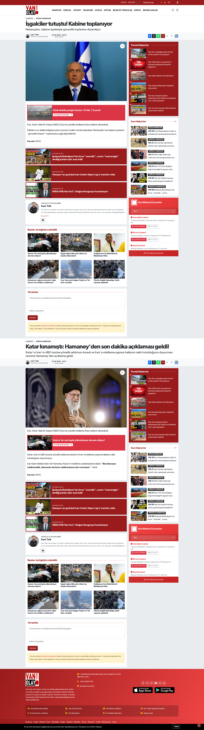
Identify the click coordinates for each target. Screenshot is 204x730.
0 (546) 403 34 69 (139, 239)
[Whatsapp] (160, 683)
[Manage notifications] (199, 725)
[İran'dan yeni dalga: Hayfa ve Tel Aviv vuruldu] (76, 269)
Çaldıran (69, 722)
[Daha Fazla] (163, 36)
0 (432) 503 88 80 (139, 226)
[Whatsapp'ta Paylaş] (158, 36)
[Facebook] (143, 683)
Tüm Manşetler (74, 713)
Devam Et (44, 216)
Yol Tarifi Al (153, 226)
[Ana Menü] (177, 10)
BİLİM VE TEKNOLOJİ (122, 10)
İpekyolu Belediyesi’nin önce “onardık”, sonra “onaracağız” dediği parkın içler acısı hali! (162, 191)
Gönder (32, 318)
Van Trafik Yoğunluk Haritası (153, 708)
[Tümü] (175, 122)
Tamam (176, 726)
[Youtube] (156, 683)
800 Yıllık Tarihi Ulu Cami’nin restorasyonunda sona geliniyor (161, 156)
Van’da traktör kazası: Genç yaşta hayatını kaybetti (160, 179)
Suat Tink (46, 206)
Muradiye (55, 722)
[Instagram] (151, 683)
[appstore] (142, 690)
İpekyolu (29, 722)
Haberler (29, 18)
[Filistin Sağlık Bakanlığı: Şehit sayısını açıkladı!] (109, 269)
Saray (114, 722)
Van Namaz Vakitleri (113, 708)
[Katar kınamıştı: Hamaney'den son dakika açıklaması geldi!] (76, 398)
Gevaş (83, 722)
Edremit (42, 722)
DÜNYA (137, 10)
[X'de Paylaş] (154, 36)
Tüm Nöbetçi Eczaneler (154, 253)
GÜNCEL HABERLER (156, 139)
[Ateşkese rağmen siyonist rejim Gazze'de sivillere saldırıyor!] (43, 269)
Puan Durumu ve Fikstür (39, 713)
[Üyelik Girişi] (176, 2)
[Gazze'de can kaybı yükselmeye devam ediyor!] (43, 243)
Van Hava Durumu (75, 708)
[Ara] (173, 10)
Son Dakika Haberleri (113, 713)
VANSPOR (56, 10)
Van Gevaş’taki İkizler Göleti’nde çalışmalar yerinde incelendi (161, 144)
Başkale (77, 722)
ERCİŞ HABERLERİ (155, 127)
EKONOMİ (88, 10)
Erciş (48, 722)
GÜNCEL (67, 10)
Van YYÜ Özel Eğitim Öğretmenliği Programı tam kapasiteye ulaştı (160, 168)
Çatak (98, 722)
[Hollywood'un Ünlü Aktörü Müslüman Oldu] (109, 243)
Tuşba (35, 722)
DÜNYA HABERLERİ (43, 18)
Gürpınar (91, 722)
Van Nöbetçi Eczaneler (39, 708)
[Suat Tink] (33, 208)
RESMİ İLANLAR (150, 10)
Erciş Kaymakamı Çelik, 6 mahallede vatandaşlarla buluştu (162, 132)
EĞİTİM (107, 10)
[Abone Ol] (176, 36)
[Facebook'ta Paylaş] (149, 36)
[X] (147, 683)
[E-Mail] (43, 220)
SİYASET (77, 10)
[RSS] (164, 683)
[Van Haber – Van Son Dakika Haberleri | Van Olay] (32, 10)
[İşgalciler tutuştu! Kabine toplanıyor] (76, 71)
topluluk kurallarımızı (49, 326)
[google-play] (164, 690)
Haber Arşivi (148, 713)
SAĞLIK (98, 10)
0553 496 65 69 (86, 681)
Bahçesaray (106, 722)
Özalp (62, 722)
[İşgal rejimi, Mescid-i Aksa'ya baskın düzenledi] (76, 243)
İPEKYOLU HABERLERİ (157, 186)
